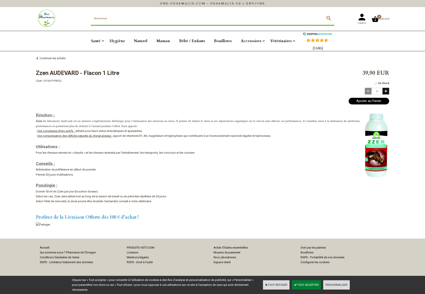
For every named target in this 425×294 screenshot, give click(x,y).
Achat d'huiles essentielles (231, 247)
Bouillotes (223, 40)
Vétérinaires (281, 40)
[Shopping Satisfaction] (317, 34)
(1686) (318, 48)
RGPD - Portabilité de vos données (322, 257)
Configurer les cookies (315, 262)
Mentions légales (138, 257)
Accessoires (251, 40)
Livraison (132, 252)
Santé (95, 40)
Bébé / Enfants (192, 40)
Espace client (222, 262)
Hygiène (117, 40)
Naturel (140, 40)
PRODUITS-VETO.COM (140, 247)
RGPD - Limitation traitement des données (66, 262)
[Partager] (43, 224)
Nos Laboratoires (225, 257)
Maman (163, 40)
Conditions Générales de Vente (59, 257)
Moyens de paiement (227, 252)
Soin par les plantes (313, 247)
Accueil (44, 247)
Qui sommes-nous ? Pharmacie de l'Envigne (68, 252)
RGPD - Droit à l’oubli (140, 262)
